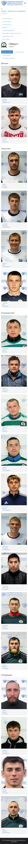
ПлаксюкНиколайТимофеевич (5, 751)
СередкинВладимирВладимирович (6, 225)
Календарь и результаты (8, 58)
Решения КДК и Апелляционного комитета (11, 33)
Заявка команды (6, 55)
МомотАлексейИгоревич (4, 186)
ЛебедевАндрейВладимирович (6, 100)
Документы (4, 27)
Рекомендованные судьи (7, 36)
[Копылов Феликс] (14, 449)
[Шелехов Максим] (14, 772)
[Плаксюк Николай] (14, 732)
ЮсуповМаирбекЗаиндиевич (5, 666)
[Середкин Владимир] (14, 206)
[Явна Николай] (14, 811)
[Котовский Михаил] (14, 489)
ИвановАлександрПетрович (5, 389)
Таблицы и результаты (7, 18)
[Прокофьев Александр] (14, 529)
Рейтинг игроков (5, 39)
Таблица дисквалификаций (8, 30)
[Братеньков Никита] (14, 331)
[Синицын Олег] (14, 121)
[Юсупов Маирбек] (14, 647)
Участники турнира (6, 21)
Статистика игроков (6, 24)
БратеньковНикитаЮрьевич (5, 350)
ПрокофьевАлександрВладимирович (6, 548)
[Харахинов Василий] (14, 608)
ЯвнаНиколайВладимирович (6, 831)
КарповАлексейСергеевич (5, 712)
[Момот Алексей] (14, 167)
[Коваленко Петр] (14, 410)
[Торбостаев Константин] (14, 568)
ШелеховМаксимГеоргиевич (5, 791)
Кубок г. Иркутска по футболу (13, 11)
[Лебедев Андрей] (14, 81)
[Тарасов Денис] (14, 246)
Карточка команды (7, 52)
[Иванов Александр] (14, 370)
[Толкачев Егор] (14, 285)
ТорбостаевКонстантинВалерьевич (5, 587)
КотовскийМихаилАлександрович (6, 508)
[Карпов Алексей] (14, 693)
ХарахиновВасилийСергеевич (5, 627)
